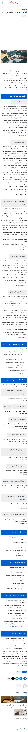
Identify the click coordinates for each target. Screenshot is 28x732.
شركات (24, 9)
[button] (20, 678)
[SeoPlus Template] (21, 729)
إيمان (23, 16)
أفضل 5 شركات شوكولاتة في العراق (21, 719)
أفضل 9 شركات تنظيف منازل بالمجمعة (8, 706)
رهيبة (7, 729)
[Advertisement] (14, 36)
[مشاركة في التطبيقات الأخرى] (9, 678)
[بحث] (2, 3)
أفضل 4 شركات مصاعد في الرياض (21, 706)
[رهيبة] (14, 3)
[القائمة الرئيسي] (26, 3)
